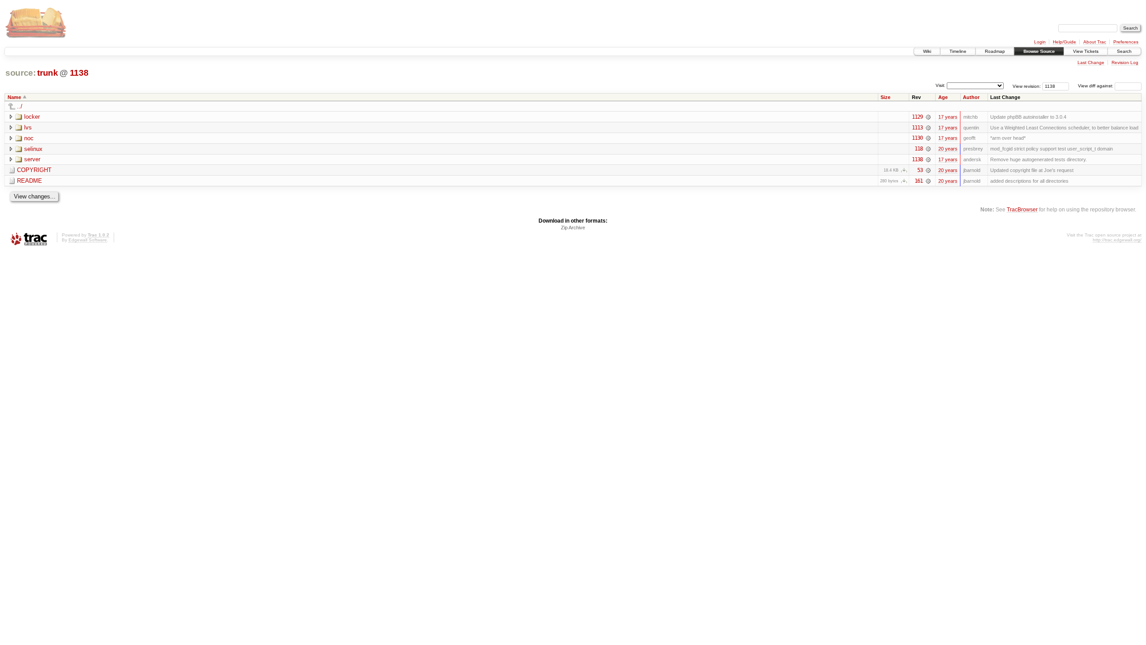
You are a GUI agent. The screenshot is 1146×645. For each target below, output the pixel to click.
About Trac (1094, 41)
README (29, 180)
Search (1124, 51)
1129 (917, 117)
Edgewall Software (87, 239)
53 (920, 170)
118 (919, 149)
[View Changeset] (928, 117)
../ (19, 106)
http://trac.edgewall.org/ (1117, 239)
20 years (948, 148)
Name (14, 97)
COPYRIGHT (34, 170)
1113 (917, 128)
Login (1040, 41)
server (32, 159)
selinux (33, 149)
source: (20, 72)
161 (919, 181)
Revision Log (1125, 62)
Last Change (1091, 62)
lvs (28, 127)
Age (943, 97)
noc (29, 138)
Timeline (957, 51)
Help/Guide (1064, 41)
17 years (948, 117)
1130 (917, 138)
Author (971, 97)
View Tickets (1086, 51)
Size (885, 97)
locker (32, 116)
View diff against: (1096, 85)
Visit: (940, 85)
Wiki (927, 51)
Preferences (1125, 41)
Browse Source (1039, 51)
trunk (47, 72)
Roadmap (995, 51)
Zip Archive (573, 227)
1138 (79, 72)
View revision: (1027, 85)
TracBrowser (1022, 209)
